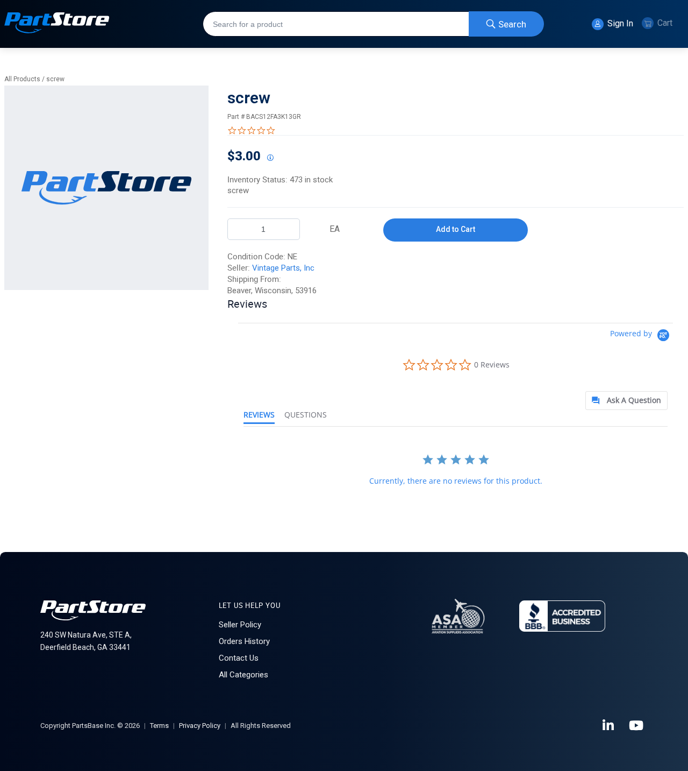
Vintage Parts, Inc (283, 268)
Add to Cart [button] (455, 229)
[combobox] (373, 24)
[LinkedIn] (609, 726)
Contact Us (239, 658)
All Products (22, 79)
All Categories (243, 675)
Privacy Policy (199, 726)
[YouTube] (637, 726)
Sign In (619, 23)
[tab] (626, 400)
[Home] (57, 24)
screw (55, 79)
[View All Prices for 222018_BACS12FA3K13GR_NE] (270, 158)
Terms (159, 726)
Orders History (244, 641)
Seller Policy (240, 624)
